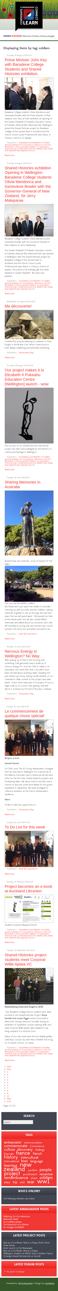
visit (23, 1182)
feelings (40, 1150)
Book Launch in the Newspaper (18, 1248)
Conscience (37, 1146)
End (9, 1101)
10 (8, 1096)
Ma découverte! (18, 306)
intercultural (29, 1157)
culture (10, 1149)
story (7, 1182)
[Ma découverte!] (29, 324)
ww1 (43, 1181)
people (46, 1169)
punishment (30, 1174)
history (12, 1157)
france (24, 1153)
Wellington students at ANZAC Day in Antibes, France (27, 1253)
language (36, 1161)
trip (15, 1182)
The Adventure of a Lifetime (16, 1224)
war (31, 1182)
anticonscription (33, 1142)
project (13, 1173)
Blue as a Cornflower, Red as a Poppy (20, 1250)
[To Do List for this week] (29, 848)
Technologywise (25, 1283)
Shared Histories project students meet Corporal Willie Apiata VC (25, 959)
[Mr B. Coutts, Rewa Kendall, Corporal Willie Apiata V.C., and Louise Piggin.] (29, 985)
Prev (9, 1069)
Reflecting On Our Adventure (16, 1216)
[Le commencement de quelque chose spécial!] (29, 737)
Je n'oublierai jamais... (13, 1221)
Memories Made (10, 1219)
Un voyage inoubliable (13, 1227)
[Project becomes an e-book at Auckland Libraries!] (29, 908)
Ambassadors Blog (26, 352)
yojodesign (50, 1283)
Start (9, 1066)
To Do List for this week (25, 827)
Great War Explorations (28, 634)
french (37, 1154)
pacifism (33, 1170)
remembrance (16, 1177)
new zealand (17, 1167)
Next (9, 1098)
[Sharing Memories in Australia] (29, 522)
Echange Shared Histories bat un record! (21, 1256)
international (12, 1161)
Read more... (10, 155)
